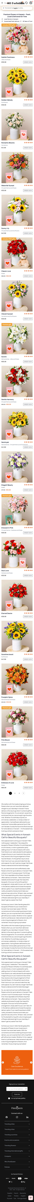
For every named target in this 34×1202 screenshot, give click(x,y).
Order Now (28, 62)
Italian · (10, 1196)
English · (23, 1196)
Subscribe (17, 1094)
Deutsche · (23, 1193)
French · (16, 1193)
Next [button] (31, 1062)
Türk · (15, 1198)
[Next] (23, 793)
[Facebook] (7, 1117)
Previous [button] (3, 1062)
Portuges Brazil (22, 1198)
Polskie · (16, 1196)
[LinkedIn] (27, 1117)
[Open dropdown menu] (28, 1123)
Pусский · (10, 1198)
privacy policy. (21, 1098)
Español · (10, 1193)
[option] (18, 1062)
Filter (30, 1197)
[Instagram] (17, 1117)
